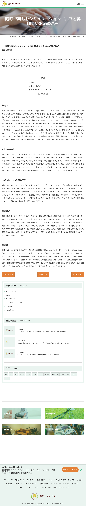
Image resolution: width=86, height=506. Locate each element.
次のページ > (77, 274)
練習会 (47, 374)
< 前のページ (8, 274)
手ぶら (34, 374)
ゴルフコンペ (10, 299)
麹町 (6, 374)
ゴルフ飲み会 (10, 310)
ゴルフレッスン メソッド (14, 302)
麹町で (33, 82)
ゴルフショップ (64, 374)
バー (11, 374)
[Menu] (82, 3)
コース (41, 374)
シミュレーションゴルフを (41, 89)
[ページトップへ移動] (82, 469)
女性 (16, 374)
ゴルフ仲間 (9, 306)
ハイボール (54, 374)
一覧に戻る (43, 274)
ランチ (7, 378)
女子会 (28, 374)
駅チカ (22, 374)
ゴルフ (8, 295)
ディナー (74, 374)
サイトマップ (64, 487)
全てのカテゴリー (12, 291)
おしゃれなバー (37, 86)
